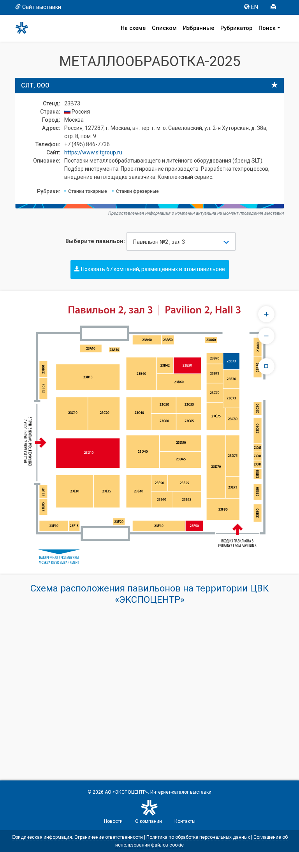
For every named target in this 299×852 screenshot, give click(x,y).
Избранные (198, 28)
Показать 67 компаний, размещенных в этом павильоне (152, 269)
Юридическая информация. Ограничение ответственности (77, 837)
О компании (148, 821)
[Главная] (25, 28)
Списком (164, 28)
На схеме (133, 28)
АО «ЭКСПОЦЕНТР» (126, 792)
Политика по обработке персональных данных (198, 837)
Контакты (184, 821)
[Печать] (274, 7)
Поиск (267, 28)
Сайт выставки (41, 7)
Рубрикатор (236, 28)
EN (254, 7)
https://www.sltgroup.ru (93, 152)
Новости (113, 821)
